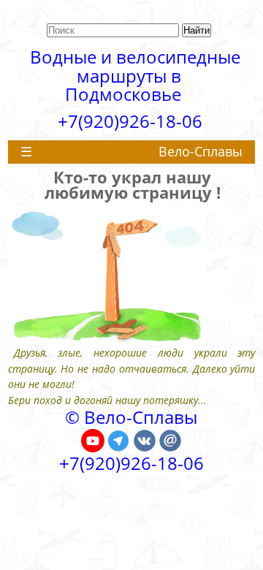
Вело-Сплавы (201, 151)
